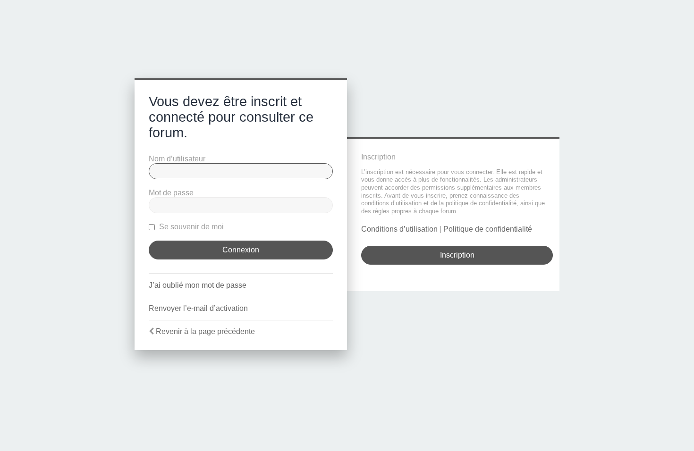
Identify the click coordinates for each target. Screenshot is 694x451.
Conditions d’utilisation (399, 229)
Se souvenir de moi (190, 227)
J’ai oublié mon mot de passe (197, 285)
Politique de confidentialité (487, 229)
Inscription (457, 255)
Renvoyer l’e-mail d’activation (198, 308)
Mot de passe (171, 193)
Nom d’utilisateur (177, 159)
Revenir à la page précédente (205, 331)
